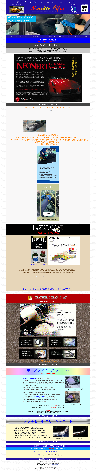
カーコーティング (19, 36)
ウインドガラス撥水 (35, 36)
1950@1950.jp (56, 464)
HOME (11, 36)
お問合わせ (68, 36)
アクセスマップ (76, 36)
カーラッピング (43, 36)
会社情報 (85, 36)
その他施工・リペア (60, 36)
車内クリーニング (52, 36)
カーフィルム (27, 36)
